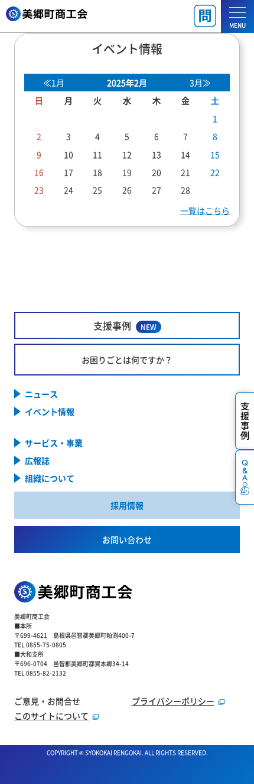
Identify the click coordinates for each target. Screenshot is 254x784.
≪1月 (53, 82)
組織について (49, 478)
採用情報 (127, 505)
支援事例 (125, 325)
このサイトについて (51, 716)
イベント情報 (49, 411)
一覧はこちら (205, 210)
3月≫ (200, 82)
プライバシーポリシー (173, 701)
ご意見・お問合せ (47, 701)
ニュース (41, 394)
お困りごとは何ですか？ (127, 359)
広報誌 (37, 460)
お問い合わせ (127, 539)
